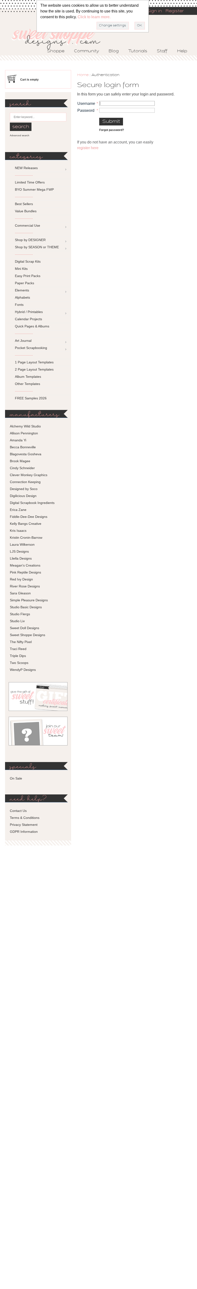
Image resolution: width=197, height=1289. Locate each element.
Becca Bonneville (23, 447)
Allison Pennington (24, 433)
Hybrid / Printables (29, 312)
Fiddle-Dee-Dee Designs (28, 517)
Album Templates (28, 376)
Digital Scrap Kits (28, 261)
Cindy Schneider (22, 468)
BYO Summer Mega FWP (34, 189)
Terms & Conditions (24, 818)
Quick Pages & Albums (32, 326)
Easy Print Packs (27, 276)
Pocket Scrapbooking (31, 348)
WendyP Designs (23, 670)
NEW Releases (26, 168)
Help (182, 51)
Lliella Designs (21, 558)
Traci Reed (18, 649)
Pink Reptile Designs (25, 572)
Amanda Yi (18, 440)
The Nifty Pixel (21, 642)
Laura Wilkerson (22, 544)
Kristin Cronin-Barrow (26, 537)
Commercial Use (27, 225)
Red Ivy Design (21, 579)
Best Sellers (24, 204)
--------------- (24, 175)
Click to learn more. (94, 17)
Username (86, 103)
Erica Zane (18, 510)
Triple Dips (18, 656)
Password (85, 110)
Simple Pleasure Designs (29, 600)
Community (86, 51)
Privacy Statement (23, 825)
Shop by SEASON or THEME (37, 247)
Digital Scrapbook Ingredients (32, 503)
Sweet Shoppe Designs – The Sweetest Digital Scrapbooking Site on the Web (60, 37)
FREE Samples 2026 (31, 398)
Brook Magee (20, 461)
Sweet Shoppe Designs (27, 635)
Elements (22, 290)
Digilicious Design (23, 496)
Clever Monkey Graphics (28, 475)
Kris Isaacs (18, 530)
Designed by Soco (23, 489)
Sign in (154, 11)
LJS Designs (19, 551)
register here (87, 148)
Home (83, 75)
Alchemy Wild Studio (25, 426)
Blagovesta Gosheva (25, 454)
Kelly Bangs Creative (25, 524)
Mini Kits (21, 269)
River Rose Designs (25, 586)
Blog (114, 51)
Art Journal (23, 341)
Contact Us (18, 811)
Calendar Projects (28, 319)
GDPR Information (24, 832)
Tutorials (137, 51)
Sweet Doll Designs (24, 628)
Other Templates (27, 384)
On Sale (16, 778)
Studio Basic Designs (26, 607)
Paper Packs (24, 283)
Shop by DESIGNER (30, 240)
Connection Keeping (25, 482)
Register (175, 11)
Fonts (19, 305)
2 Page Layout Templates (34, 369)
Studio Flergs (20, 614)
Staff (162, 51)
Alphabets (22, 297)
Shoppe (55, 51)
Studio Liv (17, 621)
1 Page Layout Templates (34, 362)
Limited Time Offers (30, 182)
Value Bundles (26, 211)
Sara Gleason (20, 593)
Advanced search (19, 135)
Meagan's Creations (25, 565)
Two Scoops (19, 663)
